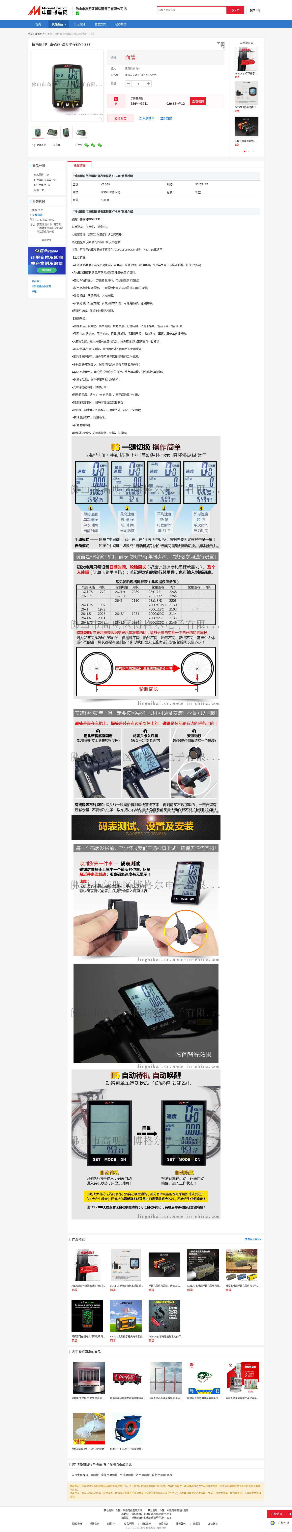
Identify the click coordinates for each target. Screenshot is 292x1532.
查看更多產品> (253, 1239)
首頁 (30, 34)
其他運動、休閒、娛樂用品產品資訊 (123, 1510)
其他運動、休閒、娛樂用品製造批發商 (168, 1510)
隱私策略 (146, 1523)
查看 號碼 (37, 215)
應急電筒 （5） (42, 174)
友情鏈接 (213, 1523)
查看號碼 (198, 101)
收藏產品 (41, 145)
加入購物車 (146, 118)
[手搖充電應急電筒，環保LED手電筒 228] (246, 126)
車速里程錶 (127, 1475)
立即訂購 (166, 118)
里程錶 (94, 1475)
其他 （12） (40, 190)
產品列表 (40, 34)
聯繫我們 (94, 1523)
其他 (49, 34)
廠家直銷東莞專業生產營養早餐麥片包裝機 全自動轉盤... (255, 1398)
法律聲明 (181, 1523)
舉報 (58, 145)
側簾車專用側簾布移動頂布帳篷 (126, 1398)
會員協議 (163, 1523)
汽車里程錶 (143, 1475)
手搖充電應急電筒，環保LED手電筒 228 (256, 141)
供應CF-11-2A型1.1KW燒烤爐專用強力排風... (134, 1449)
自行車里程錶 (80, 1475)
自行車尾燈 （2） (43, 185)
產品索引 (36, 281)
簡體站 (196, 1523)
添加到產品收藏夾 (41, 286)
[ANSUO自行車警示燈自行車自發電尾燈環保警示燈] (246, 59)
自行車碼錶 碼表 (162, 1475)
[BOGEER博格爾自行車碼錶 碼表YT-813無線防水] (246, 93)
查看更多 (46, 240)
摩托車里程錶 (109, 1475)
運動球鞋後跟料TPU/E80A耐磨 (88, 1449)
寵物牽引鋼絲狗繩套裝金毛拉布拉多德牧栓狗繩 (212, 1398)
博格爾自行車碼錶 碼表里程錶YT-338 (151, 1514)
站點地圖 (129, 1523)
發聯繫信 (120, 118)
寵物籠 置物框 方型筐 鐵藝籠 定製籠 (91, 1398)
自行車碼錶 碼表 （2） (46, 180)
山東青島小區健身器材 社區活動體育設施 (170, 1398)
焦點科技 (151, 1528)
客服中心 (111, 1523)
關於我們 (77, 1523)
